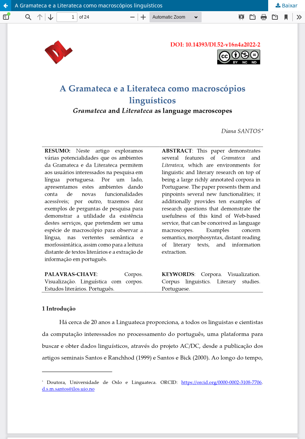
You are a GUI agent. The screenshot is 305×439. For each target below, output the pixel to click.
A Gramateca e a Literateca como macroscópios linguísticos (89, 5)
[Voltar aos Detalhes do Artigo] (5, 5)
